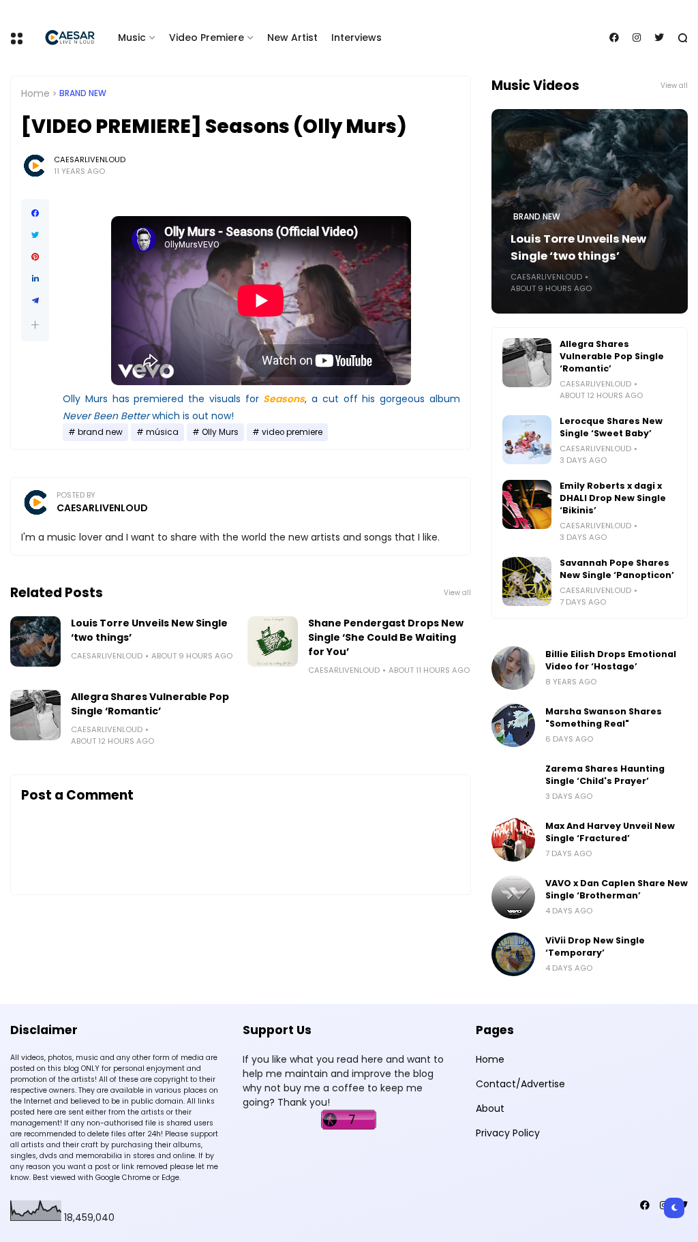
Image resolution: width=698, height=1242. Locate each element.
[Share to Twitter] (35, 235)
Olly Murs (220, 432)
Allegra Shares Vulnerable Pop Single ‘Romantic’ (150, 704)
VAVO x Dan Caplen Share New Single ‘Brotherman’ (616, 889)
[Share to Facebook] (35, 213)
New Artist (292, 37)
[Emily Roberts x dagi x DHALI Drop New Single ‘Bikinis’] (526, 504)
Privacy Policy (508, 1133)
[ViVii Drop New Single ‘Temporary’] (513, 954)
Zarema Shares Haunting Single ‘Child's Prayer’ (605, 775)
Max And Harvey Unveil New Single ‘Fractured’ (610, 832)
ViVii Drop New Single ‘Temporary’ (595, 946)
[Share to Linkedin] (35, 279)
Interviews (356, 37)
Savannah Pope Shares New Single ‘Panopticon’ (617, 569)
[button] (35, 324)
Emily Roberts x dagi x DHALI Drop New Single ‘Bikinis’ (613, 498)
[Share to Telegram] (35, 301)
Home (35, 93)
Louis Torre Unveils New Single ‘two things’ (149, 630)
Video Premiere (206, 37)
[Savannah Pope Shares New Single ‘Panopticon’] (526, 581)
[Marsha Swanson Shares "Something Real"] (513, 725)
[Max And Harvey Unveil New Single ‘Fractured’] (513, 840)
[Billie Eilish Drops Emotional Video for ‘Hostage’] (513, 668)
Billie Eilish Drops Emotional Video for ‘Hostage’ (610, 660)
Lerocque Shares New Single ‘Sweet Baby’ (611, 427)
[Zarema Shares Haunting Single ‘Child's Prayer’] (513, 782)
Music (132, 37)
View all (457, 593)
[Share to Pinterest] (35, 257)
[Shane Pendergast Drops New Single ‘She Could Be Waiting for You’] (272, 641)
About (490, 1108)
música (162, 432)
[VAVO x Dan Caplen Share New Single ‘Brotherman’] (513, 897)
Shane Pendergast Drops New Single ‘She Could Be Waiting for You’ (386, 637)
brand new (82, 93)
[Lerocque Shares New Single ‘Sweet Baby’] (526, 439)
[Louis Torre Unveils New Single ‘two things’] (35, 641)
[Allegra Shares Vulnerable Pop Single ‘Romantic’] (35, 715)
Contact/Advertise (520, 1084)
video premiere (292, 432)
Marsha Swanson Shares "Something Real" (603, 717)
